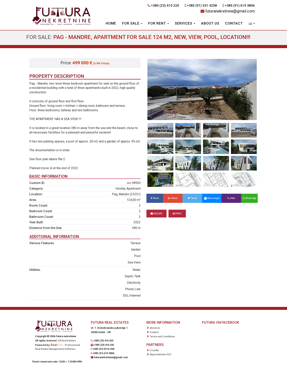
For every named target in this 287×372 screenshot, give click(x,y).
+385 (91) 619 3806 (240, 5)
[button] (252, 24)
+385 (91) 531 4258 (202, 5)
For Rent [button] (157, 23)
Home (111, 23)
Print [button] (178, 213)
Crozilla (154, 350)
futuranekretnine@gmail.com (230, 11)
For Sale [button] (131, 23)
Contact (234, 23)
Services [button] (184, 23)
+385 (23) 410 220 (165, 5)
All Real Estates (67, 340)
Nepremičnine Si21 (160, 354)
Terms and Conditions (162, 336)
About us (210, 23)
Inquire (157, 213)
